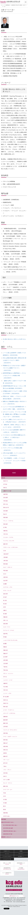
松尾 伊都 (5, 746)
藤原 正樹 (5, 723)
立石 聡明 (5, 663)
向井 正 (5, 776)
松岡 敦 (5, 753)
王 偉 (4, 550)
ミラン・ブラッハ (7, 769)
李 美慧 (5, 802)
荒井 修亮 (5, 524)
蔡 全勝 (5, 613)
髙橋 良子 (5, 653)
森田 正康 (5, 786)
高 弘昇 (5, 597)
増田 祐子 (5, 743)
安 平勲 (5, 527)
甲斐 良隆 (5, 570)
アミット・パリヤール (8, 520)
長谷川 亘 (5, 481)
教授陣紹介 (8, 5)
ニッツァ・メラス (7, 693)
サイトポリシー (21, 853)
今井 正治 (5, 534)
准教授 (4, 819)
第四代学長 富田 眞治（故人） (10, 831)
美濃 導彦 (5, 494)
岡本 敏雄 (5, 563)
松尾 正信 (5, 749)
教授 (4, 477)
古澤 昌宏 (5, 726)
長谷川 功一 (6, 703)
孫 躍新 (5, 643)
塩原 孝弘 (5, 633)
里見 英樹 (5, 623)
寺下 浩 (5, 676)
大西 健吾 (5, 557)
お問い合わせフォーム (14, 895)
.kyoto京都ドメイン (21, 856)
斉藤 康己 (5, 617)
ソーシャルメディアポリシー (7, 856)
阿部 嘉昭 (5, 517)
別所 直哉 (5, 733)
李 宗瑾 (5, 799)
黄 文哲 (5, 603)
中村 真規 (5, 500)
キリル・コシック (7, 590)
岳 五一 (5, 573)
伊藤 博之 (5, 530)
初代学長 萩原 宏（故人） (8, 822)
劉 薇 (4, 809)
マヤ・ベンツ (6, 759)
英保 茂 (5, 487)
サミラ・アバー (6, 627)
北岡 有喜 (5, 577)
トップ (3, 5)
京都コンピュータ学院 (7, 864)
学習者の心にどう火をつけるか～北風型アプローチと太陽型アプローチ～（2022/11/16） (14, 368)
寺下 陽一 (5, 484)
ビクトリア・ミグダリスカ (9, 713)
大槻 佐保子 (6, 554)
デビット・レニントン (8, 673)
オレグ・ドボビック (7, 567)
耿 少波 (5, 600)
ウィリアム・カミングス (8, 540)
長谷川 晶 (5, 700)
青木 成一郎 (6, 507)
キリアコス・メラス (7, 587)
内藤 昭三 (5, 683)
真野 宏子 (5, 756)
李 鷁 (4, 792)
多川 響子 (5, 656)
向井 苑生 (5, 773)
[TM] (14, 886)
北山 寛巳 (5, 580)
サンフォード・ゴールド (8, 630)
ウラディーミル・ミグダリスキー (10, 547)
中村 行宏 (5, 690)
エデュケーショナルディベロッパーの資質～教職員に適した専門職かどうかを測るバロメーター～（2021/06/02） (14, 414)
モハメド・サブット (7, 783)
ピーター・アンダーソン (8, 710)
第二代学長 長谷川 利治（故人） (10, 825)
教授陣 (14, 472)
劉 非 (4, 806)
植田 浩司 (5, 544)
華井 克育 (5, 706)
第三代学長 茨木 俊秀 (8, 828)
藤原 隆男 (5, 719)
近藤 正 (5, 610)
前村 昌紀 (5, 739)
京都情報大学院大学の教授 (16, 5)
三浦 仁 (5, 766)
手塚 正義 (5, 670)
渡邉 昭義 (5, 812)
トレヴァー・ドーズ (7, 680)
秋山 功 (5, 514)
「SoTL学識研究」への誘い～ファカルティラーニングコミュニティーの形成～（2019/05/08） (14, 460)
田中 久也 (5, 504)
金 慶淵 (5, 583)
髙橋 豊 (5, 646)
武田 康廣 (5, 660)
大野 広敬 (5, 560)
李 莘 (4, 796)
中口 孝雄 (5, 686)
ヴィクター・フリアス (8, 537)
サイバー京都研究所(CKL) (6, 873)
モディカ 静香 (6, 779)
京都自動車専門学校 (7, 868)
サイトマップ (7, 853)
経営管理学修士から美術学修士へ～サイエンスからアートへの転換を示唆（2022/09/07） (14, 375)
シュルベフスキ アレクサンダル (10, 640)
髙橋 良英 (5, 650)
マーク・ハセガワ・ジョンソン (10, 736)
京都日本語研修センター (21, 864)
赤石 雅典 (5, 510)
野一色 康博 (6, 696)
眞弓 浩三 (5, 763)
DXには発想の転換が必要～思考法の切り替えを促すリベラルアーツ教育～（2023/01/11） (14, 360)
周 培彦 (5, 637)
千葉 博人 (5, 666)
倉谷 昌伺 (5, 593)
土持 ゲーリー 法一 (7, 490)
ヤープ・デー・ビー (7, 789)
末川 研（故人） (7, 816)
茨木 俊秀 (5, 497)
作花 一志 (5, 620)
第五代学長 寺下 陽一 (8, 834)
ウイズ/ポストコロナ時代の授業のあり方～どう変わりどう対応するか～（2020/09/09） (14, 437)
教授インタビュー (7, 837)
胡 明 (4, 607)
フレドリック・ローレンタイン (10, 729)
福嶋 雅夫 (5, 716)
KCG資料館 (21, 868)
